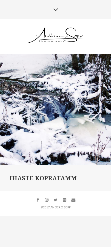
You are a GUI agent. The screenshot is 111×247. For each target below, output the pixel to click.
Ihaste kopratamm (43, 178)
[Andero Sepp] (55, 36)
